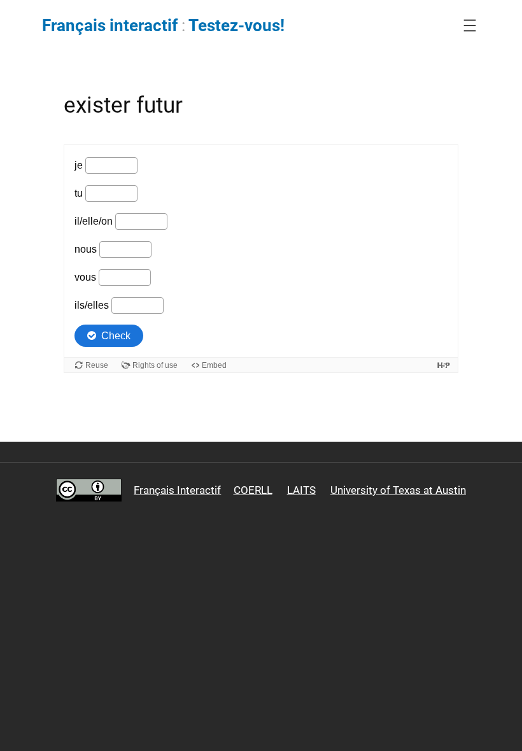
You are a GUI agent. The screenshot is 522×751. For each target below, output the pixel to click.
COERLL (253, 490)
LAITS (301, 490)
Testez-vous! (236, 25)
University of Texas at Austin (398, 490)
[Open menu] (470, 25)
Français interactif (110, 25)
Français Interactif (177, 490)
